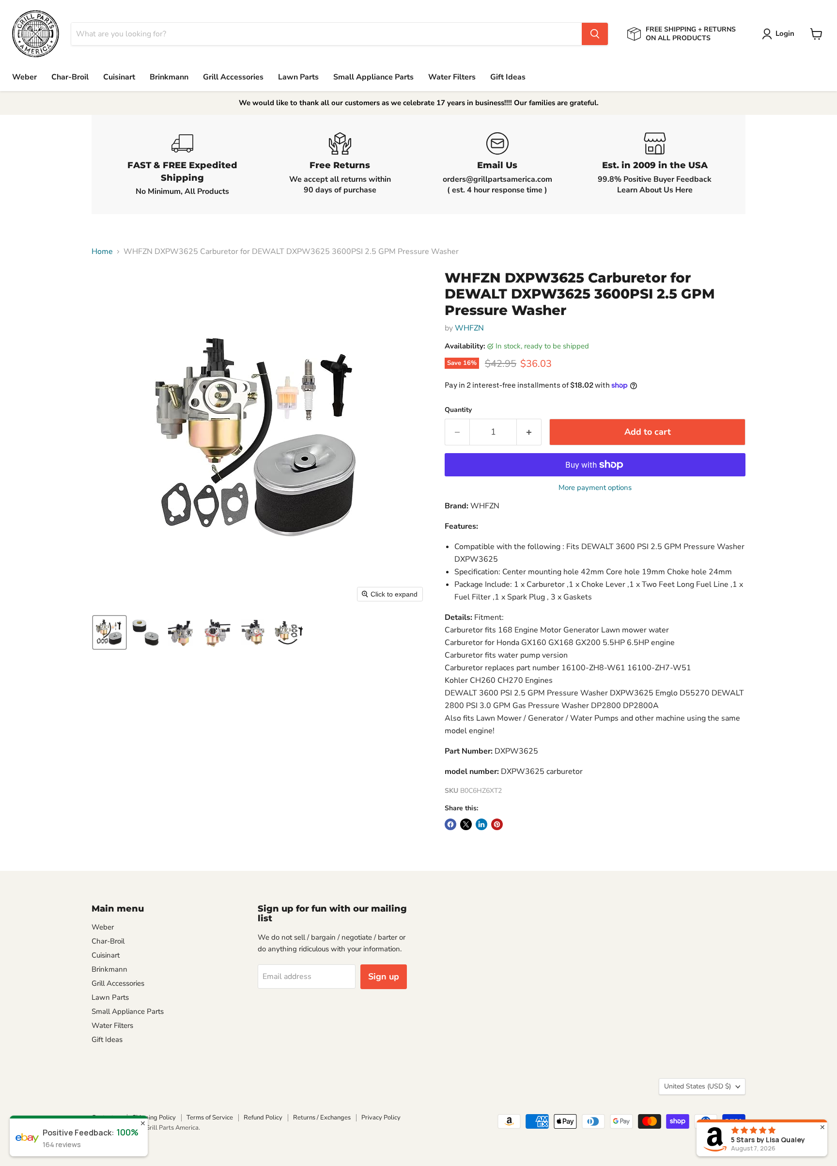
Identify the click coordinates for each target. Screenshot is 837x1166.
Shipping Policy (154, 1117)
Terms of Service (209, 1117)
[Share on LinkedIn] (481, 824)
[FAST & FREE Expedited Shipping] (182, 164)
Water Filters (452, 77)
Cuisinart (119, 77)
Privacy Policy (381, 1117)
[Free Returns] (339, 164)
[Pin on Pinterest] (497, 824)
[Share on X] (466, 824)
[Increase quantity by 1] (529, 432)
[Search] (595, 34)
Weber (24, 77)
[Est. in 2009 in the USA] (654, 164)
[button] (780, 34)
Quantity (458, 410)
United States (697, 1086)
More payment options (595, 488)
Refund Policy (263, 1117)
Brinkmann (169, 77)
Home (102, 251)
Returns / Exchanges (322, 1117)
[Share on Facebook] (450, 824)
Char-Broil (70, 77)
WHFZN (469, 328)
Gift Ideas (508, 77)
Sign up (383, 976)
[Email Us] (497, 164)
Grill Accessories (233, 77)
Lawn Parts (298, 77)
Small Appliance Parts (373, 77)
